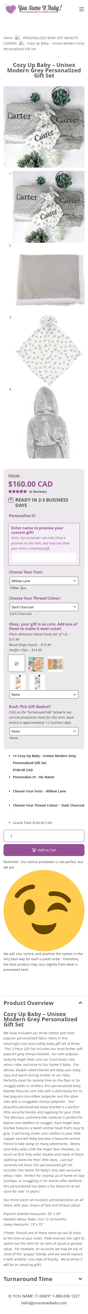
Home (8, 38)
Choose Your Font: (26, 572)
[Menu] (80, 9)
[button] (81, 23)
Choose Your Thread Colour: (35, 598)
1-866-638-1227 (66, 1296)
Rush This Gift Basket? (30, 706)
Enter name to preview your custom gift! (37, 530)
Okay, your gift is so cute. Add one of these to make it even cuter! (43, 626)
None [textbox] (14, 738)
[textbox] (18, 587)
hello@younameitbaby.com (44, 1303)
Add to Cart (47, 850)
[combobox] (18, 587)
